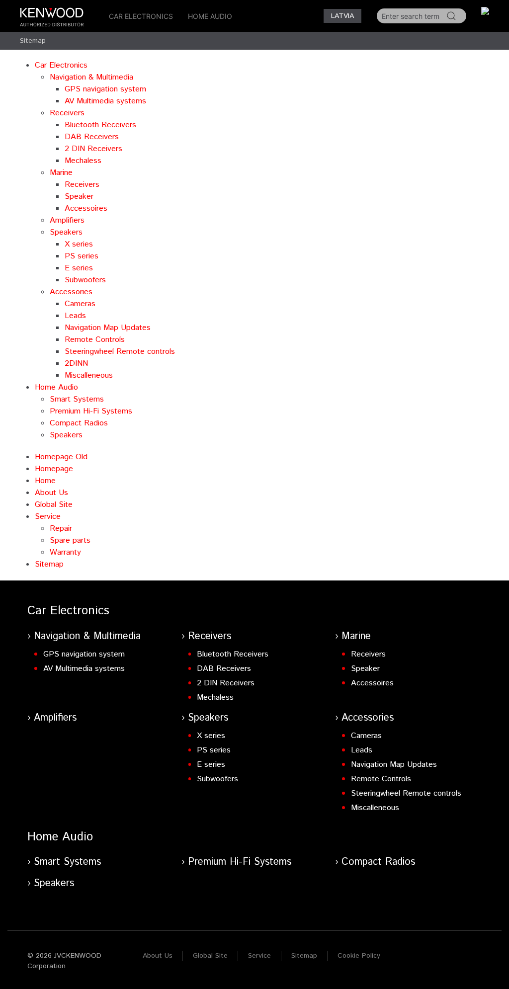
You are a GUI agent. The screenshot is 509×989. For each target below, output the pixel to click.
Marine (61, 172)
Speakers (66, 232)
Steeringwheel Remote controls (120, 351)
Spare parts (70, 540)
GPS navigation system (105, 89)
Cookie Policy (359, 956)
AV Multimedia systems (105, 101)
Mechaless (83, 160)
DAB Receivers (92, 137)
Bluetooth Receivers (100, 125)
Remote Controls (95, 339)
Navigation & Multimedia (91, 77)
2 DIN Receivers (93, 149)
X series (79, 244)
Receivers (67, 113)
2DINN (76, 363)
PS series (81, 256)
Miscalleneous (89, 375)
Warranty (65, 552)
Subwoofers (85, 280)
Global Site (54, 504)
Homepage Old (61, 457)
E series (79, 268)
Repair (61, 528)
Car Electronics (141, 16)
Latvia (342, 16)
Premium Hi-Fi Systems (91, 411)
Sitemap (33, 41)
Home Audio (210, 16)
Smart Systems (77, 399)
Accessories (71, 292)
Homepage (54, 469)
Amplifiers (67, 220)
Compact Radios (79, 423)
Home (45, 481)
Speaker (79, 196)
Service (48, 516)
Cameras (80, 304)
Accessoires (86, 208)
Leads (75, 316)
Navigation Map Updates (108, 327)
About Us (51, 492)
